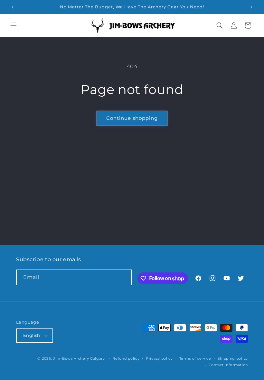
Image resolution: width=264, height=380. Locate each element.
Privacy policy (159, 358)
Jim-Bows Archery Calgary (79, 358)
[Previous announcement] (12, 7)
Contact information (228, 365)
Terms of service (195, 358)
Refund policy (125, 358)
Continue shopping (132, 118)
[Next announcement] (251, 7)
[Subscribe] (124, 277)
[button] (13, 25)
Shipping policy (233, 358)
